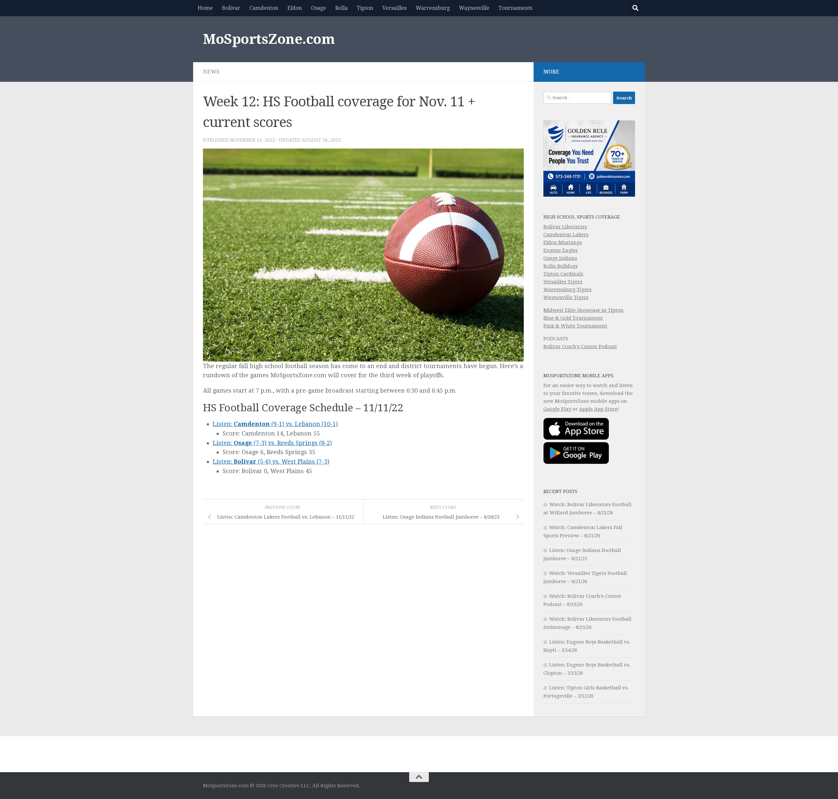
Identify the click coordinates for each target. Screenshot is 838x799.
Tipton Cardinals (563, 274)
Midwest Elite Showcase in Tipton (583, 310)
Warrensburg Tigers (567, 290)
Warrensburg (433, 8)
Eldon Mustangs (562, 242)
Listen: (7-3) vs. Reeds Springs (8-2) (272, 442)
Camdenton (263, 8)
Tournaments (515, 8)
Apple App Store (598, 409)
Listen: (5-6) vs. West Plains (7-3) (271, 461)
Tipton (365, 8)
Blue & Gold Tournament (573, 318)
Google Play (557, 409)
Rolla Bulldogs (560, 266)
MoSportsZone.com (269, 39)
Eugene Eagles (560, 250)
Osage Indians (560, 258)
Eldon (294, 8)
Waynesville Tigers (566, 297)
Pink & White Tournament (575, 326)
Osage (318, 8)
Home (205, 8)
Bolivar (231, 8)
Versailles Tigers (562, 282)
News (211, 72)
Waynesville (474, 8)
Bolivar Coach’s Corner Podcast (580, 346)
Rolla (341, 8)
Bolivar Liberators (565, 227)
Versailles (394, 8)
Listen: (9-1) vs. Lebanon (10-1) (275, 423)
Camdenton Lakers (566, 235)
